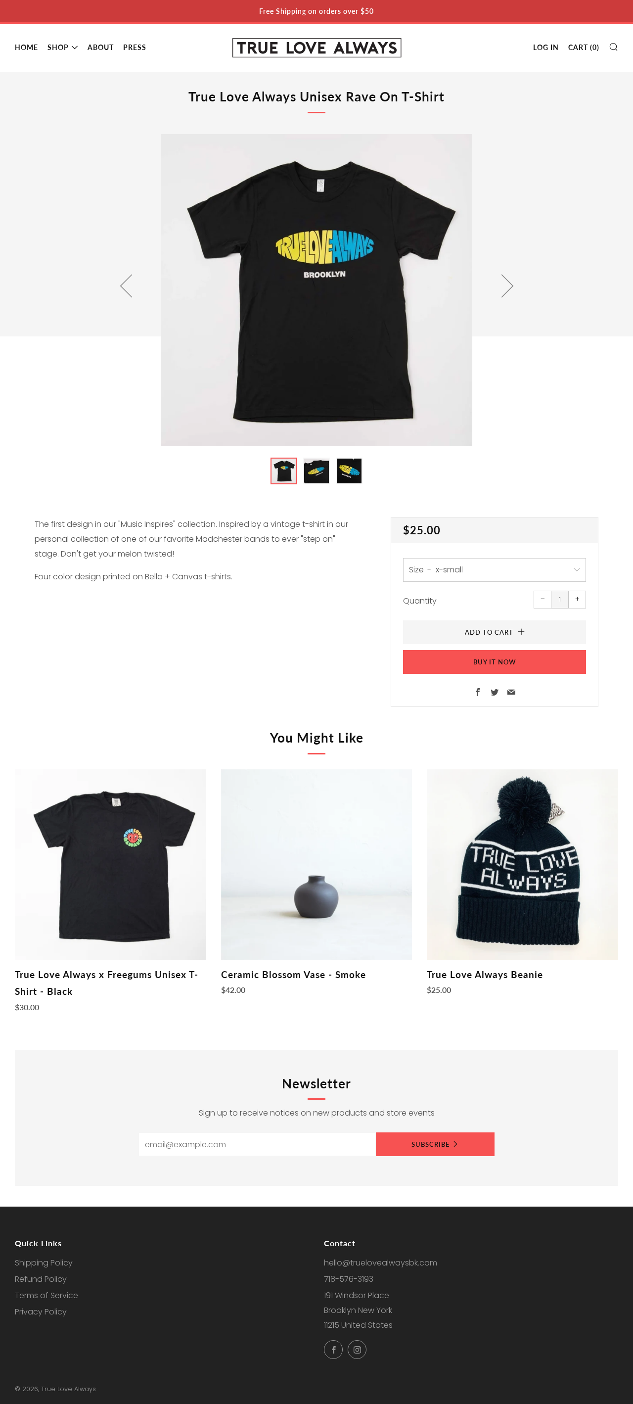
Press (134, 47)
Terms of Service (46, 1295)
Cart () (583, 47)
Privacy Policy (41, 1311)
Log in (546, 47)
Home (26, 47)
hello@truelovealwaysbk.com (380, 1262)
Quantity (420, 601)
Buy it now (494, 662)
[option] (316, 290)
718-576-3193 (348, 1279)
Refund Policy (41, 1279)
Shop (58, 47)
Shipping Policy (44, 1262)
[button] (284, 471)
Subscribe (430, 1144)
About (101, 47)
